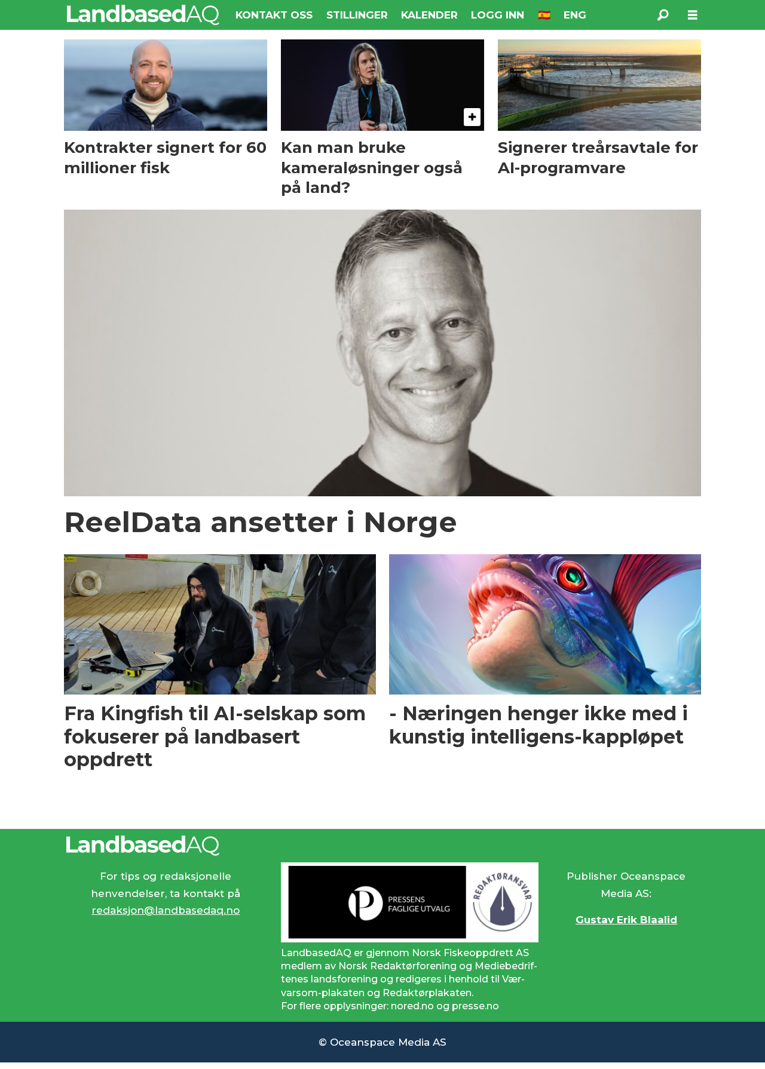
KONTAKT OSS (274, 15)
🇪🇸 (544, 15)
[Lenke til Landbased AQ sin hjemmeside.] (382, 845)
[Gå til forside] (143, 15)
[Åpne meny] (692, 15)
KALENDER (429, 15)
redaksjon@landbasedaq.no (165, 910)
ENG (575, 15)
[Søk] (663, 15)
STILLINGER (357, 15)
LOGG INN (497, 15)
